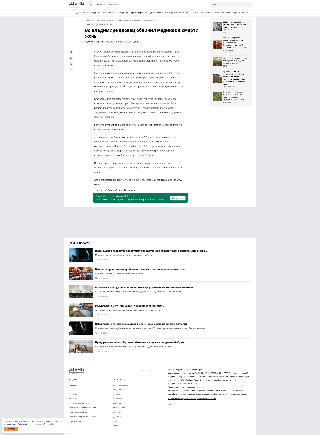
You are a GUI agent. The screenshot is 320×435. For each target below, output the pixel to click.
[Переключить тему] (91, 4)
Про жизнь (117, 412)
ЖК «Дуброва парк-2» (154, 12)
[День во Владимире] (77, 371)
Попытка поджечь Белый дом (217, 12)
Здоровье (116, 416)
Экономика (117, 398)
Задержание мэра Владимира (87, 12)
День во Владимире (77, 5)
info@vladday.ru (193, 387)
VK (71, 52)
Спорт (115, 425)
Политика (116, 403)
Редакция (73, 394)
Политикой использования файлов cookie (36, 424)
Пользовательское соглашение (82, 407)
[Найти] (249, 4)
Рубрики (113, 4)
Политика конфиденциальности (82, 416)
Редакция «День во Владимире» (117, 20)
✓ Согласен (11, 429)
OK (71, 58)
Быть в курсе (177, 198)
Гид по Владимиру (120, 385)
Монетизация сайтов (78, 412)
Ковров (140, 12)
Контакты (73, 398)
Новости (101, 4)
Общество (116, 389)
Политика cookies (76, 421)
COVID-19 (116, 421)
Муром (133, 12)
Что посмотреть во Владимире (115, 12)
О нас (71, 389)
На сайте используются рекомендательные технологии (192, 398)
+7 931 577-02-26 (192, 383)
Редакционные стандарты (80, 403)
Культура (116, 394)
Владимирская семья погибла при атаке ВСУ (184, 12)
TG (71, 64)
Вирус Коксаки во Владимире (244, 12)
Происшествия (149, 20)
